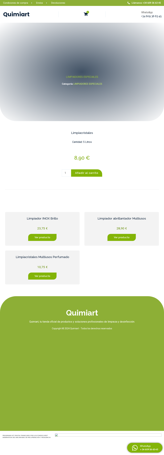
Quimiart (16, 14)
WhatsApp (145, 446)
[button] (78, 14)
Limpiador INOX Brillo (42, 218)
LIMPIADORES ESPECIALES (82, 76)
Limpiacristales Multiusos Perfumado (42, 257)
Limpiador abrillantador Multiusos (122, 218)
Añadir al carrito (86, 172)
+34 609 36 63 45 (151, 16)
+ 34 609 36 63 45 (149, 449)
